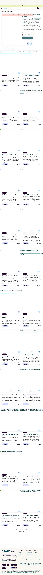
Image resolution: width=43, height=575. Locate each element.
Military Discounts (29, 554)
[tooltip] (28, 43)
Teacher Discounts (29, 556)
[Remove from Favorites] (28, 43)
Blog (35, 554)
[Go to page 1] (31, 352)
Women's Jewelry (10, 11)
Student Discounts (29, 557)
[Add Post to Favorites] (39, 230)
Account (41, 8)
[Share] (31, 43)
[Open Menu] (1, 8)
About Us (35, 552)
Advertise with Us (37, 557)
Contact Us (21, 554)
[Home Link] (5, 8)
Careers (35, 556)
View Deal (5, 85)
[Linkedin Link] (5, 567)
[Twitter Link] (5, 565)
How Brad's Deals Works (37, 560)
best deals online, (5, 560)
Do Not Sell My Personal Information (32, 564)
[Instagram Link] (7, 565)
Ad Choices (23, 564)
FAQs (20, 552)
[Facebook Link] (2, 565)
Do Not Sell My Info (22, 557)
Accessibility (21, 556)
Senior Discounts (29, 559)
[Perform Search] (38, 8)
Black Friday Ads (29, 552)
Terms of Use (35, 563)
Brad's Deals (4, 11)
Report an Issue (21, 531)
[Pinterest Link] (2, 567)
